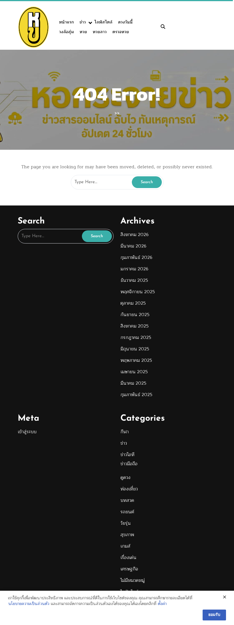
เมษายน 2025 (134, 372)
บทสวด (127, 500)
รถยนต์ (127, 512)
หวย (83, 32)
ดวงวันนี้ (125, 22)
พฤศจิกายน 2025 (137, 291)
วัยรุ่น (125, 523)
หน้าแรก (66, 22)
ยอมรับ (214, 615)
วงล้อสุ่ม (66, 32)
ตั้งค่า (162, 604)
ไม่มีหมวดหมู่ (132, 580)
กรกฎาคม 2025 (135, 337)
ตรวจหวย (120, 32)
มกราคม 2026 (134, 269)
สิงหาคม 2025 (134, 326)
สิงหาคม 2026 (134, 234)
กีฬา (124, 432)
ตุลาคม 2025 (133, 303)
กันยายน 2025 (135, 314)
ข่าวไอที (127, 454)
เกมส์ (125, 546)
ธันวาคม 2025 (134, 280)
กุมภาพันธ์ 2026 (136, 257)
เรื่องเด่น (128, 557)
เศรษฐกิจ (129, 569)
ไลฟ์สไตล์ (103, 22)
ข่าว (83, 22)
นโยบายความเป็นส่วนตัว (28, 604)
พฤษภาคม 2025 (136, 360)
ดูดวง (125, 477)
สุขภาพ (127, 534)
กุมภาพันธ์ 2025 (136, 394)
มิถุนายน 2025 (134, 349)
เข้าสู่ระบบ (27, 432)
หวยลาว (100, 32)
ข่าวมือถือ (129, 464)
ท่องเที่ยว (129, 489)
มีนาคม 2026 (133, 246)
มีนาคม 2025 (133, 383)
